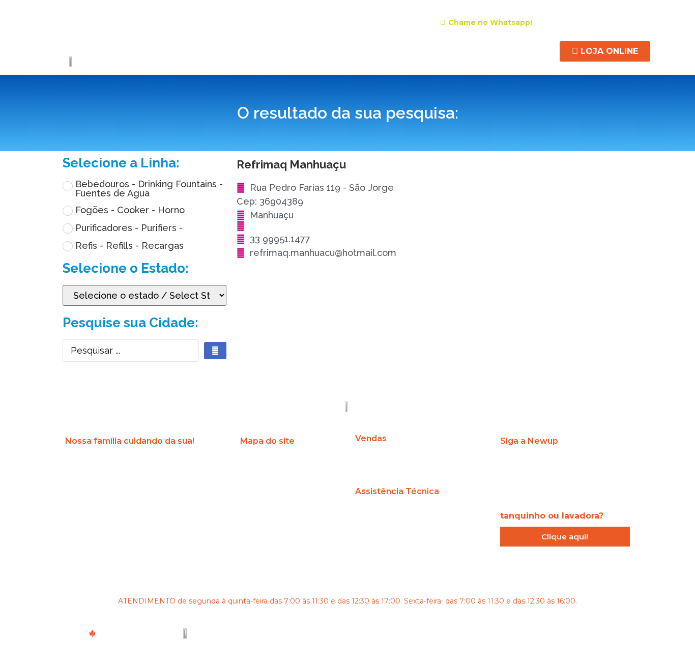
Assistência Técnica (425, 49)
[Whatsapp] (605, 466)
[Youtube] (629, 22)
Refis (370, 49)
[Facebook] (592, 22)
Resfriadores (326, 49)
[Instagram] (574, 22)
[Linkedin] (610, 22)
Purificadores (267, 49)
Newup (162, 49)
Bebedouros (209, 49)
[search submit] (215, 350)
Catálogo (488, 49)
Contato (531, 49)
